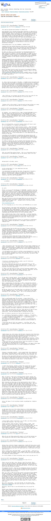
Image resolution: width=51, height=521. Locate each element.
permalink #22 (3, 418)
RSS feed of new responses (26, 508)
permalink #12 (3, 242)
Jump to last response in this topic (7, 22)
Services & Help (28, 9)
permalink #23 (3, 433)
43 (7, 26)
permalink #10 (3, 185)
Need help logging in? (42, 7)
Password (2, 10)
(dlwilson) (18, 258)
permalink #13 (3, 258)
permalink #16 (3, 330)
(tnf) (15, 157)
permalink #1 (3, 78)
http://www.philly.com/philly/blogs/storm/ (13, 72)
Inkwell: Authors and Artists (24, 11)
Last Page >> (33, 20)
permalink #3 (3, 100)
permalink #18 (3, 363)
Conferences (11, 9)
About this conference (14, 11)
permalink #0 (3, 26)
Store (23, 9)
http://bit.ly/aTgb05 (7, 484)
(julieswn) (17, 26)
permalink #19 (3, 373)
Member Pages (17, 9)
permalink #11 (3, 225)
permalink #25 (3, 459)
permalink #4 (3, 109)
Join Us (6, 10)
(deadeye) (20, 78)
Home (2, 9)
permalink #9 (3, 179)
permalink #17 (3, 349)
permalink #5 (3, 121)
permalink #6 (3, 149)
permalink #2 (3, 91)
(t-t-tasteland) (19, 109)
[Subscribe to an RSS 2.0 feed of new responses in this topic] (18, 16)
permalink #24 (3, 441)
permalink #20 (3, 398)
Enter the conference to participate (18, 506)
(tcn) (17, 433)
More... (2, 499)
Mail (21, 9)
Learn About (6, 9)
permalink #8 (3, 165)
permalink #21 (3, 406)
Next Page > (33, 19)
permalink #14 (3, 274)
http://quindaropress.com (8, 202)
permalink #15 (3, 295)
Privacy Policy (22, 516)
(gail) (16, 149)
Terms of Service (28, 516)
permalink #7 (3, 157)
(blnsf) (19, 165)
